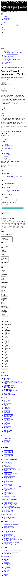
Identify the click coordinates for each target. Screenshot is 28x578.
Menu (2, 48)
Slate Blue (7, 333)
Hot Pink (7, 345)
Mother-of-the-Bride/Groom (11, 387)
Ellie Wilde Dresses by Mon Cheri (12, 469)
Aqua (6, 329)
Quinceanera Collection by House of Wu (13, 507)
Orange (7, 353)
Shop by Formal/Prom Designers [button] (9, 459)
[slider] (24, 208)
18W (18, 224)
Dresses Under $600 (8, 455)
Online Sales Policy (8, 145)
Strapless (6, 572)
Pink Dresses (7, 423)
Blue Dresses (7, 401)
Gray (6, 363)
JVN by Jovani (7, 478)
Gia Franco (6, 530)
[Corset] (5, 254)
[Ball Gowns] (5, 243)
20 (12, 223)
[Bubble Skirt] (5, 250)
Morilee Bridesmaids (8, 518)
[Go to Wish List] (2, 13)
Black (6, 362)
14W (10, 224)
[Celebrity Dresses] (5, 251)
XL (19, 227)
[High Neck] (4, 293)
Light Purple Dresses (8, 416)
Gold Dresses (7, 407)
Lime (6, 327)
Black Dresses (7, 400)
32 (6, 224)
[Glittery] (2, 263)
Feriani (5, 528)
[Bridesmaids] (6, 238)
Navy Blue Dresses (8, 419)
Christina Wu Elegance (9, 527)
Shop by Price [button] (4, 447)
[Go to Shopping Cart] (1, 13)
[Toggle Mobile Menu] (1, 168)
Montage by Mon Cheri (9, 538)
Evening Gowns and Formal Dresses (13, 382)
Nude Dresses (7, 420)
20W (23, 224)
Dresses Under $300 (8, 451)
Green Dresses (7, 410)
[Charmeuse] (3, 277)
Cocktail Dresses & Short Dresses (12, 381)
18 (9, 223)
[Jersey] (3, 281)
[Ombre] (2, 267)
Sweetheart (6, 574)
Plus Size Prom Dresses (9, 379)
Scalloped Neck (7, 568)
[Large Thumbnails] (2, 81)
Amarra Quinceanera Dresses (10, 502)
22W (3, 226)
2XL (23, 227)
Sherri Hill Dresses (8, 492)
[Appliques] (4, 270)
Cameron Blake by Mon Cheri (11, 524)
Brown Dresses (7, 403)
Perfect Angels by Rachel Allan (11, 552)
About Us (6, 144)
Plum (6, 350)
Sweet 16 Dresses (8, 393)
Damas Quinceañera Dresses (10, 503)
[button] (6, 51)
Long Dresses (7, 441)
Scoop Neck (6, 570)
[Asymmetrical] (4, 285)
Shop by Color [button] (4, 397)
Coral (6, 354)
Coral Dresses (7, 404)
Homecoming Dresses (9, 385)
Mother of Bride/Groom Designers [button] (9, 521)
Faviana (5, 470)
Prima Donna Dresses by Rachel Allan (13, 486)
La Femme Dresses (8, 481)
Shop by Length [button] (5, 435)
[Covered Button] (5, 257)
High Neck (6, 562)
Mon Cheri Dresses (8, 482)
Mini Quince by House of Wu (11, 504)
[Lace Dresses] (5, 247)
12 (25, 221)
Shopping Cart (7, 19)
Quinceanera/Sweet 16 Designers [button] (9, 499)
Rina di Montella (7, 540)
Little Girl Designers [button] (6, 547)
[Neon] (2, 266)
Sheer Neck (6, 571)
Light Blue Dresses (8, 414)
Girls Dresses (7, 383)
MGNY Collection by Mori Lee (11, 536)
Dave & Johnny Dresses (9, 468)
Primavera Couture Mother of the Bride (13, 539)
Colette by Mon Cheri (9, 464)
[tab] (15, 173)
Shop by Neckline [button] (5, 556)
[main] (14, 79)
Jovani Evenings (7, 532)
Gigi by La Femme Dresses (10, 473)
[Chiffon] (3, 278)
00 (7, 221)
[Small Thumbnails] (1, 81)
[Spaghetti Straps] (4, 313)
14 (3, 223)
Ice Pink (7, 342)
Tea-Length (6, 444)
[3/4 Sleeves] (5, 305)
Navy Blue (7, 336)
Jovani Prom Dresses (8, 477)
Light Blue (7, 332)
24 (18, 223)
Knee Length (7, 440)
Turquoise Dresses (8, 430)
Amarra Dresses (7, 462)
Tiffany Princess (7, 553)
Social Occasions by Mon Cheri (11, 542)
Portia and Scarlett (8, 485)
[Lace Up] (5, 259)
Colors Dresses (7, 465)
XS (8, 227)
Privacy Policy (7, 147)
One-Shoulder (7, 566)
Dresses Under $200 (8, 450)
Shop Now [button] (6, 173)
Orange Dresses (7, 422)
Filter (4, 83)
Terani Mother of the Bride (10, 545)
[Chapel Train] (4, 286)
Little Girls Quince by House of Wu (12, 550)
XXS (4, 227)
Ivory (6, 356)
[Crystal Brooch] (4, 274)
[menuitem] (15, 17)
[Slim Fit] (4, 301)
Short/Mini (6, 442)
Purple (6, 338)
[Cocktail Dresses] (6, 241)
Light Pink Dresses (8, 415)
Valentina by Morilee (8, 510)
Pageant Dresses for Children (11, 390)
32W (23, 226)
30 (3, 224)
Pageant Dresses (8, 389)
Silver (6, 364)
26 (21, 223)
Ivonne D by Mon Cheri (9, 531)
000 (4, 221)
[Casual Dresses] (6, 239)
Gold (6, 359)
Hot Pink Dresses (8, 411)
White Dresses (7, 431)
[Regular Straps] (4, 311)
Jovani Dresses (7, 474)
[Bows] (4, 273)
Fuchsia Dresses (7, 406)
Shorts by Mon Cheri (9, 493)
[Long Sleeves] (5, 306)
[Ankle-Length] (4, 283)
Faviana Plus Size (8, 472)
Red (6, 351)
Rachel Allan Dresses (9, 489)
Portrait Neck (7, 567)
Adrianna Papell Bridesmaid (10, 517)
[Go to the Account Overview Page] (1, 14)
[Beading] (4, 271)
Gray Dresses (7, 408)
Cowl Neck (6, 559)
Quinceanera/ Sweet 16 (9, 183)
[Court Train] (4, 287)
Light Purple (8, 341)
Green (6, 326)
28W (15, 226)
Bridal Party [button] (7, 187)
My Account (6, 18)
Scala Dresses (7, 490)
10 (22, 221)
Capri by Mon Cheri (8, 526)
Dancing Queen (7, 466)
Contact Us (6, 137)
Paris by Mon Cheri (8, 484)
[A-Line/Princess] (4, 297)
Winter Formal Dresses (9, 394)
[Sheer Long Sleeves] (5, 307)
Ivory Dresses (7, 412)
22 (15, 223)
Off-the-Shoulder (8, 564)
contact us (9, 88)
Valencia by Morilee (8, 509)
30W (19, 226)
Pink (6, 344)
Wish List (6, 16)
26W (11, 226)
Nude (6, 357)
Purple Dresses (7, 426)
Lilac (6, 339)
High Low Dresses (8, 438)
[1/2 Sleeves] (5, 303)
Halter (5, 560)
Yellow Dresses (7, 432)
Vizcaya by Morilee (8, 511)
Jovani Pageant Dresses (9, 476)
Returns (5, 139)
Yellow (7, 321)
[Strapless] (4, 314)
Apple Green (8, 324)
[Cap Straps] (4, 310)
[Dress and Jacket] (5, 246)
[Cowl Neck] (4, 290)
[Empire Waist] (4, 298)
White (6, 366)
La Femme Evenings (8, 534)
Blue (6, 335)
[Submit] (17, 25)
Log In (5, 22)
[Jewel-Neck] (4, 294)
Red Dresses (6, 427)
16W (14, 224)
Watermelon (8, 348)
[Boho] (5, 245)
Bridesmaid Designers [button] (6, 514)
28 (24, 223)
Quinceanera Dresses (9, 392)
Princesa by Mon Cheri (9, 506)
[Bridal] (6, 237)
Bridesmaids (6, 386)
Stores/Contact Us (8, 194)
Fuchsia (7, 347)
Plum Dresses (7, 424)
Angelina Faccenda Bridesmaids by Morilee (14, 67)
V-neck (5, 575)
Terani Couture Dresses (9, 496)
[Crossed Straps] (5, 258)
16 (6, 223)
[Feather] (3, 279)
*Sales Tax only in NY (9, 148)
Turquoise (7, 330)
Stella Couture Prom (8, 495)
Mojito (6, 323)
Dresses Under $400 (8, 452)
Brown (6, 360)
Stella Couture (7, 543)
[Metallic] (2, 265)
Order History (7, 154)
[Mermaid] (4, 299)
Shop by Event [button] (4, 375)
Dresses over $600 (8, 456)
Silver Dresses (7, 428)
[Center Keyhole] (5, 253)
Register (5, 20)
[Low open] (5, 261)
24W (7, 226)
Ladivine (6, 480)
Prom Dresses (7, 378)
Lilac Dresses (7, 418)
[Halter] (4, 291)
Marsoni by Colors (8, 535)
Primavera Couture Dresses (10, 488)
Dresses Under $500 (8, 454)
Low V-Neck (7, 563)
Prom (5, 180)
